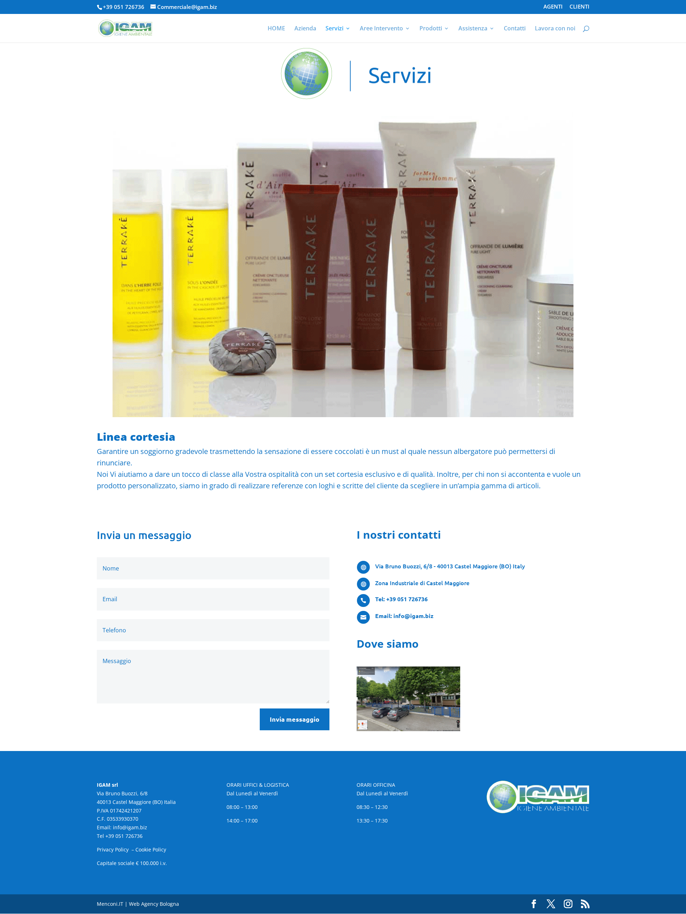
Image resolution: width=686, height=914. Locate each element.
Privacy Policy (113, 849)
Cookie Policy (150, 849)
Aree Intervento (381, 29)
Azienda (305, 29)
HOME (276, 29)
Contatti (515, 29)
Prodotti (430, 29)
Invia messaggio (294, 719)
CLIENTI (580, 7)
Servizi (334, 29)
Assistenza (472, 29)
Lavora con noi (555, 29)
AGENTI (553, 7)
